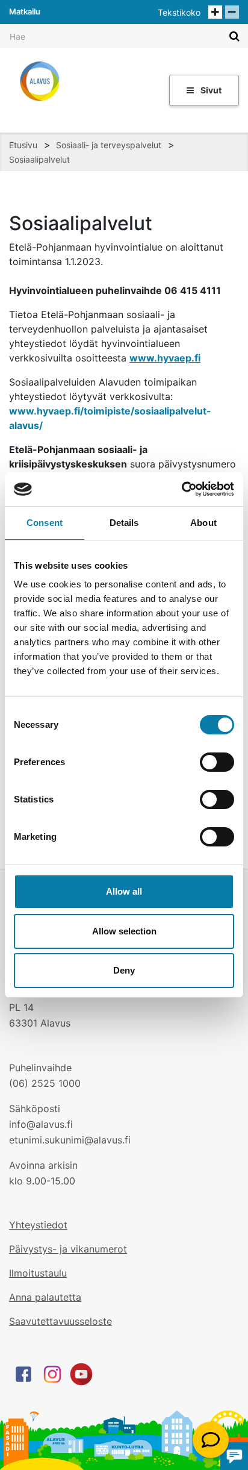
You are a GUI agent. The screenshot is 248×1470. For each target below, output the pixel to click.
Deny (124, 970)
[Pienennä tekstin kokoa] (232, 12)
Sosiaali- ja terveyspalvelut (108, 145)
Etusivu (23, 145)
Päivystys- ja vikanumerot (68, 1249)
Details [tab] (124, 523)
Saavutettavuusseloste (60, 1321)
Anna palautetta (45, 1297)
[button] (211, 1440)
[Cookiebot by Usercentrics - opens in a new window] (181, 489)
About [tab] (203, 523)
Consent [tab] (44, 523)
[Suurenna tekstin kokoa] (215, 12)
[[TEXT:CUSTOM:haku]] (234, 36)
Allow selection (124, 931)
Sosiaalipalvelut (39, 159)
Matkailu (24, 11)
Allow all (124, 891)
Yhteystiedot (38, 1225)
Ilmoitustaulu (38, 1273)
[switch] (217, 762)
